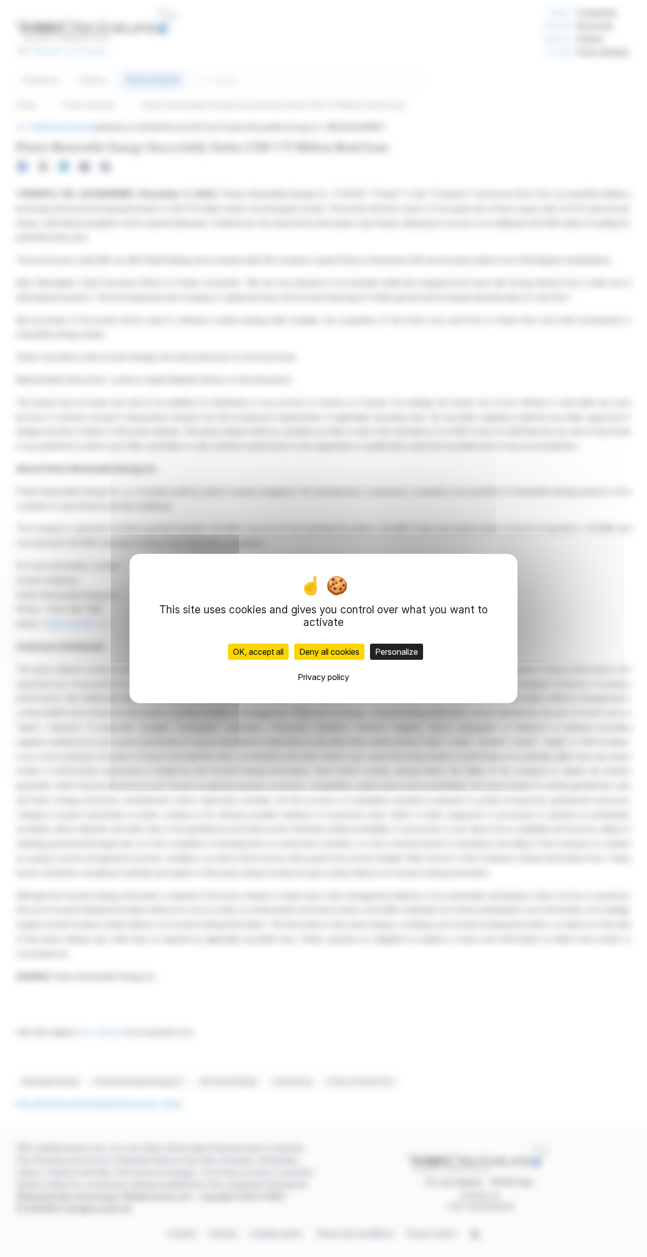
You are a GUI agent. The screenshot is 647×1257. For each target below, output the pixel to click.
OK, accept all (258, 652)
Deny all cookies (329, 652)
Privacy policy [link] (323, 677)
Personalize (396, 652)
